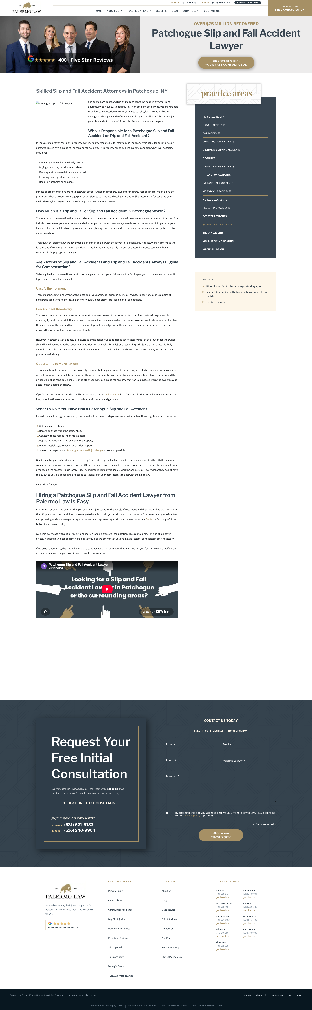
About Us (113, 11)
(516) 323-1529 (250, 907)
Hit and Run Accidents (217, 175)
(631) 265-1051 (223, 907)
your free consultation (226, 62)
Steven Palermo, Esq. (172, 957)
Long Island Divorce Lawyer (173, 1006)
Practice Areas (137, 11)
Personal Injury (213, 117)
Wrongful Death (213, 249)
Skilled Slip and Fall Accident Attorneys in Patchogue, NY (231, 286)
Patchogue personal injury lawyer (85, 450)
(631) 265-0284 (223, 946)
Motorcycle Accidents (217, 191)
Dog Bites (209, 158)
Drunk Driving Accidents (218, 166)
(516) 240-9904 (216, 3)
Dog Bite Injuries (116, 919)
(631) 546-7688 (250, 920)
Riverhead (221, 942)
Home (98, 11)
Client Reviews (169, 919)
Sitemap (298, 995)
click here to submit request (221, 835)
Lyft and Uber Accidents (218, 183)
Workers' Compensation (218, 241)
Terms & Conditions (281, 995)
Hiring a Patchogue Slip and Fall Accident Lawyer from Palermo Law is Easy (234, 294)
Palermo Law (112, 394)
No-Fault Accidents (215, 199)
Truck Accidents (213, 233)
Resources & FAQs (171, 947)
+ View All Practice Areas (120, 976)
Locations (190, 11)
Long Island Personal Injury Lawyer (106, 1006)
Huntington (249, 916)
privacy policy (192, 815)
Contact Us (212, 11)
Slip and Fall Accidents (217, 224)
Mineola (220, 929)
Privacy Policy (261, 995)
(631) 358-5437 (223, 894)
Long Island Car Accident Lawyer (207, 1006)
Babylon (220, 890)
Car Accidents (211, 133)
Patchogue (249, 929)
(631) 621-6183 (184, 3)
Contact (150, 519)
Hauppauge (222, 916)
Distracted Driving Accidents (221, 150)
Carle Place (249, 890)
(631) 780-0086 (250, 933)
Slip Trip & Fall (115, 947)
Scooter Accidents (215, 216)
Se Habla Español (247, 2)
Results (161, 11)
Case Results (168, 910)
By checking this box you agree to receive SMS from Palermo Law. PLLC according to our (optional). (225, 814)
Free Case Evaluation (214, 302)
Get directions (250, 910)
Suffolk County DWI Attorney (142, 1006)
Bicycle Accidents (214, 125)
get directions (222, 897)
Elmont (247, 903)
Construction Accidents (218, 141)
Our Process (168, 938)
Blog (175, 11)
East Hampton (224, 903)
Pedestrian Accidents (216, 208)
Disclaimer (246, 995)
